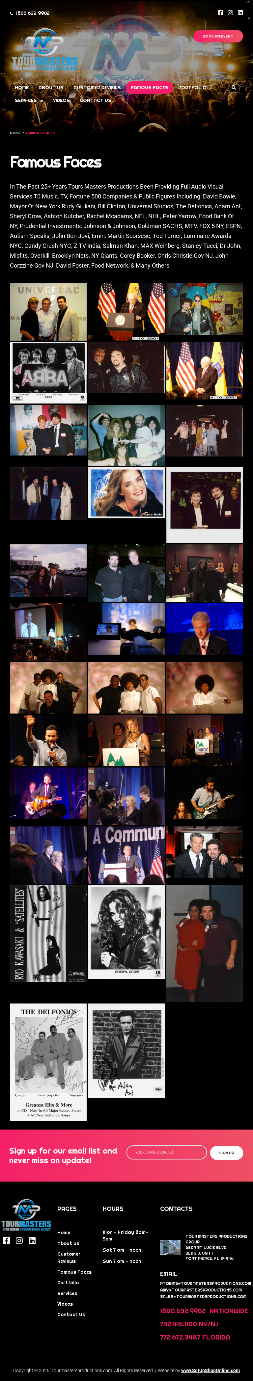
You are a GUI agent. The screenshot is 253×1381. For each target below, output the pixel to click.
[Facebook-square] (220, 12)
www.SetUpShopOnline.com (210, 1370)
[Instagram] (230, 12)
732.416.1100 (178, 1324)
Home (15, 133)
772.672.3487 (180, 1337)
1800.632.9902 (184, 1311)
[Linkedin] (240, 12)
